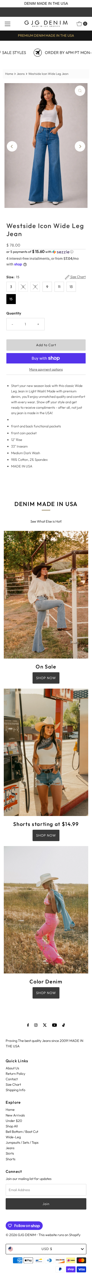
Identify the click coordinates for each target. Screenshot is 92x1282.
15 (11, 299)
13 (71, 287)
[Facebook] (28, 1025)
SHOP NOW (46, 678)
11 (59, 287)
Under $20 (14, 1121)
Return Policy (15, 1073)
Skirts (10, 1153)
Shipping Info (15, 1090)
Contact (12, 1079)
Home (9, 74)
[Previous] (12, 146)
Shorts (10, 1159)
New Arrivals (15, 1115)
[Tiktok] (63, 1025)
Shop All (12, 1126)
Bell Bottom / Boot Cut (22, 1132)
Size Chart (78, 277)
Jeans (21, 74)
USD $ (47, 1249)
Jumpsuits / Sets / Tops (22, 1142)
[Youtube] (54, 1025)
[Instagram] (36, 1025)
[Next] (80, 146)
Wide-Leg (13, 1137)
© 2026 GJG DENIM (21, 1235)
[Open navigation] (7, 23)
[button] (46, 251)
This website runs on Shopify (59, 1235)
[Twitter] (45, 1025)
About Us (12, 1068)
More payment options (46, 369)
